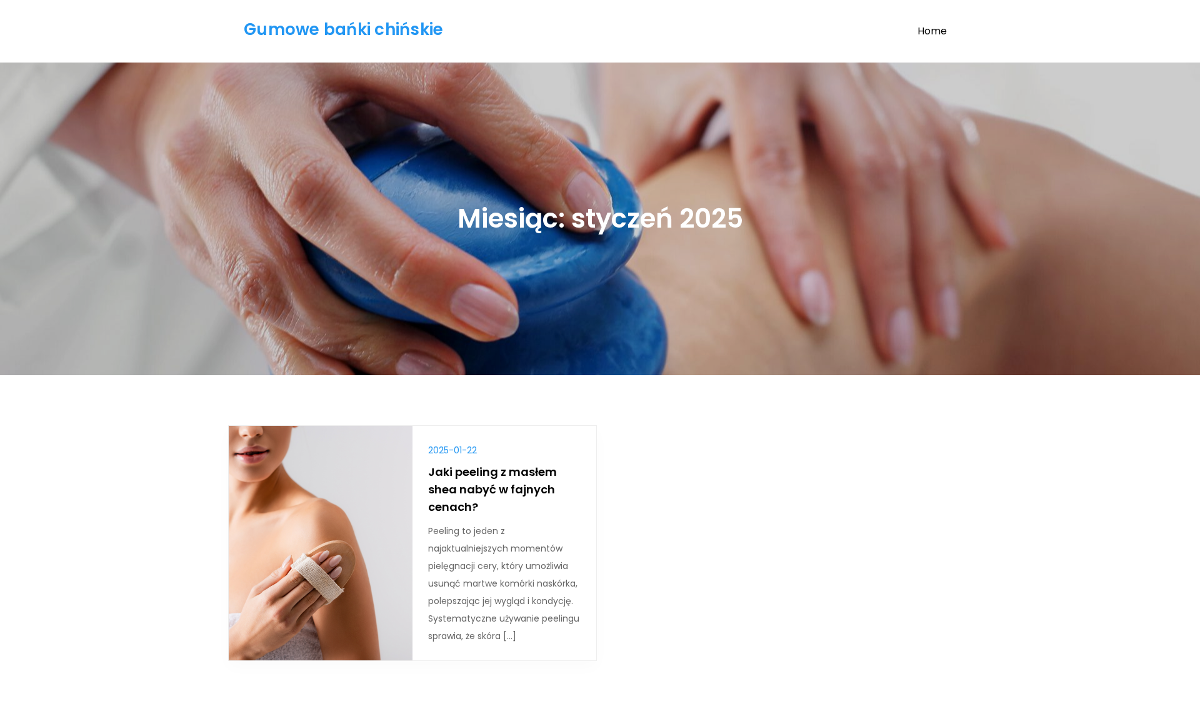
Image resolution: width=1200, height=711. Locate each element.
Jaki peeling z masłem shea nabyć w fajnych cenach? (492, 489)
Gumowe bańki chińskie (343, 29)
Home (932, 31)
